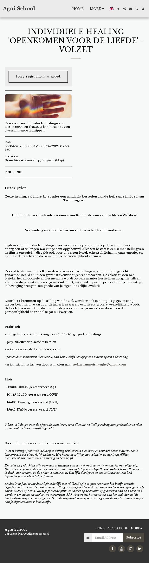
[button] (118, 8)
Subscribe (133, 537)
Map (59, 160)
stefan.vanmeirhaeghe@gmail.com (99, 364)
